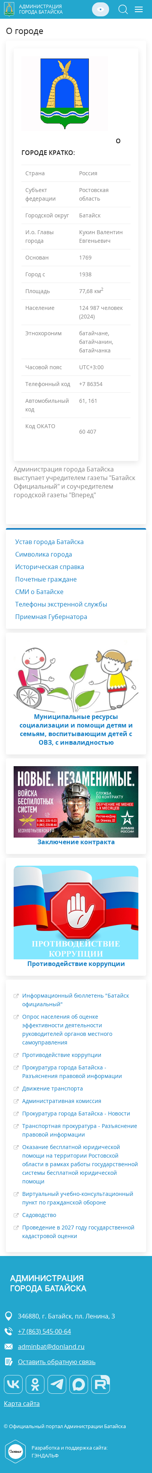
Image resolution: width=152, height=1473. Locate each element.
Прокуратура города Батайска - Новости (76, 1113)
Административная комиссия (61, 1101)
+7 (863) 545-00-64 (44, 1331)
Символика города (43, 554)
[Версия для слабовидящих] (100, 9)
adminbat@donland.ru (51, 1346)
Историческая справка (49, 566)
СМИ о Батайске (39, 591)
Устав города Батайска (49, 541)
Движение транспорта (52, 1088)
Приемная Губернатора (51, 616)
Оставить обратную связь (56, 1361)
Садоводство (39, 1215)
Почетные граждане (46, 579)
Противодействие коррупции (61, 1054)
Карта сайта (22, 1404)
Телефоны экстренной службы (61, 604)
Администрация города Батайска (41, 9)
